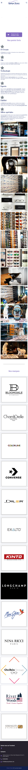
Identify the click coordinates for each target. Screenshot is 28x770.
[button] (2, 17)
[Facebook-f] (1, 748)
